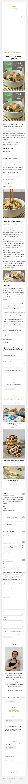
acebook (15, 332)
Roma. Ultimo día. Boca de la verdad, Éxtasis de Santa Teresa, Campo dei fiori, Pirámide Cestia (14, 398)
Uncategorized (14, 54)
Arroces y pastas (8, 52)
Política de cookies (9, 756)
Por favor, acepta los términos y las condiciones (13, 385)
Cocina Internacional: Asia (10, 355)
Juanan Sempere (8, 361)
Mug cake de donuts (14, 396)
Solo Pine (12, 778)
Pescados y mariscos (18, 52)
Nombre (4, 612)
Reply (23, 493)
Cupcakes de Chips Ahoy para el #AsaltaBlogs (14, 424)
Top (23, 781)
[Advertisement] (14, 37)
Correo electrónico (5, 618)
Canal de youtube (17, 335)
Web (4, 625)
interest (11, 334)
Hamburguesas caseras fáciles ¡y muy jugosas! (14, 481)
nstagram (5, 334)
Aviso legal (7, 758)
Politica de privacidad (10, 761)
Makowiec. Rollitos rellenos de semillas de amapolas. (14, 461)
